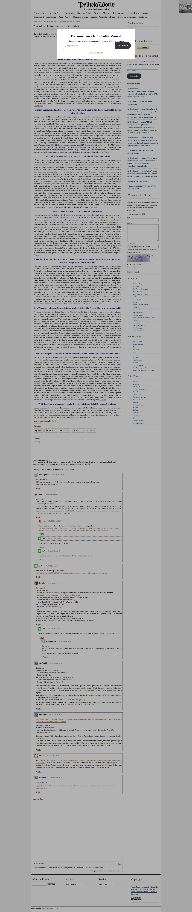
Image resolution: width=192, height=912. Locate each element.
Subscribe (123, 45)
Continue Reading (96, 52)
